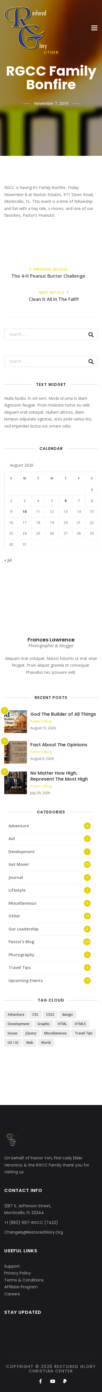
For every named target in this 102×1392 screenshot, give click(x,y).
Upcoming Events (25, 980)
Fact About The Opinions (58, 744)
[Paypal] (65, 1381)
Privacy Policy (17, 1273)
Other (14, 916)
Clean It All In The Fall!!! (54, 296)
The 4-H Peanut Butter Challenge (48, 273)
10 (25, 511)
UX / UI (13, 1042)
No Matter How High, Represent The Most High (59, 776)
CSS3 (50, 1014)
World (46, 1042)
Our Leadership (23, 929)
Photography (21, 954)
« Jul (8, 560)
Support (12, 1266)
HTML (62, 1023)
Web (29, 1042)
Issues (13, 1033)
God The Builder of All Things (63, 714)
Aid (11, 838)
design (67, 1014)
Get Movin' (18, 864)
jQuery (31, 1033)
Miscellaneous (22, 903)
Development (21, 851)
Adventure (18, 825)
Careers (12, 1294)
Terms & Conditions (24, 1280)
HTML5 (80, 1023)
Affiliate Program (21, 1287)
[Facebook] (40, 1381)
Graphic (43, 1023)
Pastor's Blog (41, 721)
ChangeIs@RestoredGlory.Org (33, 1232)
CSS (35, 1014)
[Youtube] (52, 1381)
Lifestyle (17, 890)
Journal (15, 877)
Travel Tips (19, 967)
